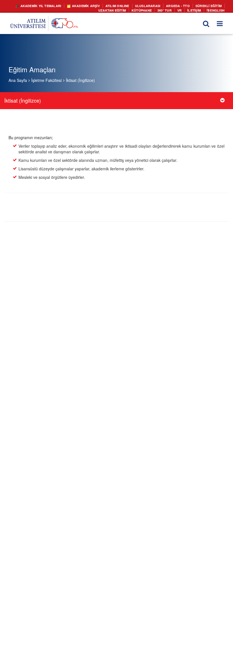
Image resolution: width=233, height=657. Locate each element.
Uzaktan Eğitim (119, 10)
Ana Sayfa (18, 80)
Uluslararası (153, 6)
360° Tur (167, 10)
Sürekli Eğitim (209, 6)
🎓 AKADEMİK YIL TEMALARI (53, 6)
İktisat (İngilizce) (80, 80)
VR (182, 10)
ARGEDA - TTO (181, 6)
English (217, 10)
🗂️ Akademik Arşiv (94, 6)
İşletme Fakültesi (46, 80)
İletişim (196, 10)
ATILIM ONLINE (126, 6)
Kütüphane (146, 10)
